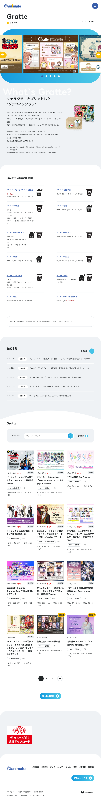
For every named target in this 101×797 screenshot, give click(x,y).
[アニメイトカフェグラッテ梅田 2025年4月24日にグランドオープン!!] (50, 386)
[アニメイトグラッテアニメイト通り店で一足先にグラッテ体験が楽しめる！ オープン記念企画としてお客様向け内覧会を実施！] (50, 368)
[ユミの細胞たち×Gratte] (80, 473)
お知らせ (22, 359)
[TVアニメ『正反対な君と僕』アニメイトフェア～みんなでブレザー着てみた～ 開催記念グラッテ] (80, 528)
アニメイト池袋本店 (13, 488)
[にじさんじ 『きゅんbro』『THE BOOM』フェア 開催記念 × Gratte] (50, 473)
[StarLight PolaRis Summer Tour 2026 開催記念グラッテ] (20, 584)
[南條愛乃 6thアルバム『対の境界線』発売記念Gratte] (80, 641)
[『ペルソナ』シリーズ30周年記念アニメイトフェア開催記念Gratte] (20, 473)
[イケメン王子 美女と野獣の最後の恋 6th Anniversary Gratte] (80, 584)
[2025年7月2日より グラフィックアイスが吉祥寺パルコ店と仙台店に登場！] (50, 377)
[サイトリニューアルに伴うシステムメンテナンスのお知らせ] (50, 396)
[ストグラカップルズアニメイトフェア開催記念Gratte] (20, 528)
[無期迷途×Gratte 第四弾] (50, 641)
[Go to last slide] (2, 54)
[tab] (42, 76)
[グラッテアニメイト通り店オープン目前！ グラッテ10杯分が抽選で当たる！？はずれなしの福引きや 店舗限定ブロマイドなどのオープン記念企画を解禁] (50, 358)
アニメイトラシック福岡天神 (46, 542)
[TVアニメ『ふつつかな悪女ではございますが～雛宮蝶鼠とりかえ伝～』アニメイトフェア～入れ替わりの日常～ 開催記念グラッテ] (20, 641)
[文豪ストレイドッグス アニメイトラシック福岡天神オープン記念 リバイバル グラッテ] (50, 528)
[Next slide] (98, 54)
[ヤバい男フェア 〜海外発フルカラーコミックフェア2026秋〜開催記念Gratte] (50, 584)
